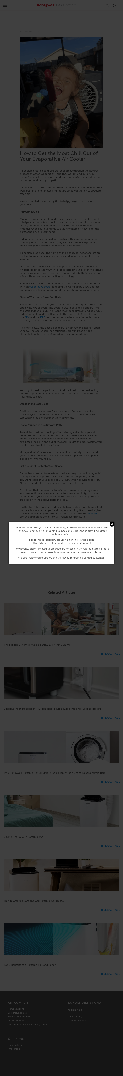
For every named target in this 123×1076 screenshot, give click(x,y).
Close (112, 524)
